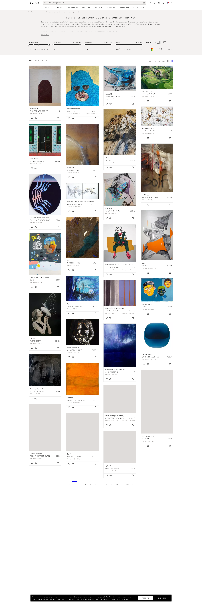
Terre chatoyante (148, 436)
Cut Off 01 (70, 260)
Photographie (72, 7)
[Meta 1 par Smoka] (157, 235)
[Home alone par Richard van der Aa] (45, 86)
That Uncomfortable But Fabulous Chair (119, 265)
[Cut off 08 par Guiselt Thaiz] (82, 144)
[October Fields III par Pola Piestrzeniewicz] (45, 427)
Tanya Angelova (112, 97)
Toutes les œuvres (52, 12)
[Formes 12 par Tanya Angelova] (120, 78)
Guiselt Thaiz (73, 170)
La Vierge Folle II (73, 347)
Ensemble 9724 (147, 304)
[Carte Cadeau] (159, 2)
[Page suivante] (132, 484)
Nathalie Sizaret (150, 197)
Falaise (107, 158)
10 (106, 484)
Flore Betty (35, 341)
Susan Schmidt (37, 161)
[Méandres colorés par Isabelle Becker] (157, 116)
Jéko (32, 280)
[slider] (28, 44)
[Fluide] (172, 61)
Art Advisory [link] (139, 7)
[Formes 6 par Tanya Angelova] (82, 288)
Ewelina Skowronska (40, 220)
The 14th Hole (147, 91)
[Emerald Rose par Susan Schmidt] (45, 140)
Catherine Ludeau (150, 357)
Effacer (169, 49)
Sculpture (86, 7)
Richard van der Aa (39, 111)
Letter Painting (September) (114, 415)
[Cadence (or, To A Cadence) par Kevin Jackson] (120, 293)
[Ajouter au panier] (58, 118)
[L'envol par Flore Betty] (45, 314)
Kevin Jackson (111, 311)
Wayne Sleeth (111, 372)
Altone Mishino (74, 204)
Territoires (70, 398)
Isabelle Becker (149, 131)
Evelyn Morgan (112, 267)
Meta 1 (144, 263)
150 (127, 484)
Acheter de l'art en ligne (36, 12)
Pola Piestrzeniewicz (40, 456)
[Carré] (168, 61)
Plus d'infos (125, 599)
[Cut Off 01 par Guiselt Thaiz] (82, 237)
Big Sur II (108, 466)
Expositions (124, 7)
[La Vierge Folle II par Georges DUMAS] (82, 332)
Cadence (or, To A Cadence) (114, 308)
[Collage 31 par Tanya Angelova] (120, 189)
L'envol (32, 338)
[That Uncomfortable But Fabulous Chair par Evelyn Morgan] (120, 243)
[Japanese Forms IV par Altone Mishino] (45, 370)
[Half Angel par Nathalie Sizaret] (157, 168)
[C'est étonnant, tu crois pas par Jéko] (45, 254)
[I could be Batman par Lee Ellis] (82, 86)
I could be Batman (73, 109)
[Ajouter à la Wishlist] (32, 118)
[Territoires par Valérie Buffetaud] (82, 379)
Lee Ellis (71, 111)
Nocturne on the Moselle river (115, 369)
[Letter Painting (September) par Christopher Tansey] (120, 399)
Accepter (145, 598)
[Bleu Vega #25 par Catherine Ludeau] (157, 335)
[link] (144, 3)
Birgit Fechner (74, 457)
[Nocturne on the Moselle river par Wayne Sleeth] (120, 345)
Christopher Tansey (114, 418)
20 (111, 484)
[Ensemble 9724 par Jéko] (157, 290)
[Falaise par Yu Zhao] (120, 132)
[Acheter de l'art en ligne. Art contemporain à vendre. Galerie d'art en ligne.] (34, 3)
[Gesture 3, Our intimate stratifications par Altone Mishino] (82, 191)
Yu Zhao (108, 160)
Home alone (34, 108)
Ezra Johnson (148, 94)
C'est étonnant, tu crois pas (39, 277)
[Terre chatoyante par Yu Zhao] (157, 402)
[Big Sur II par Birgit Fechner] (120, 447)
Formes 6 (70, 304)
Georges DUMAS (74, 350)
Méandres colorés (148, 128)
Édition (59, 7)
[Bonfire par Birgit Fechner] (82, 432)
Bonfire (69, 454)
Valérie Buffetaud (76, 400)
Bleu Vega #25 (147, 354)
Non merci (162, 598)
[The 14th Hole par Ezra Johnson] (157, 77)
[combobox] (40, 61)
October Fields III (36, 453)
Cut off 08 (70, 168)
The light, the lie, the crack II (39, 217)
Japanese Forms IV (36, 389)
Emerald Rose (34, 159)
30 (117, 484)
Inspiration (110, 7)
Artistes (98, 7)
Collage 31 (108, 208)
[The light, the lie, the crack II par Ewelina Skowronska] (45, 194)
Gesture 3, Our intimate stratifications (80, 202)
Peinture (48, 7)
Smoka (145, 266)
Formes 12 (108, 94)
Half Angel (145, 195)
